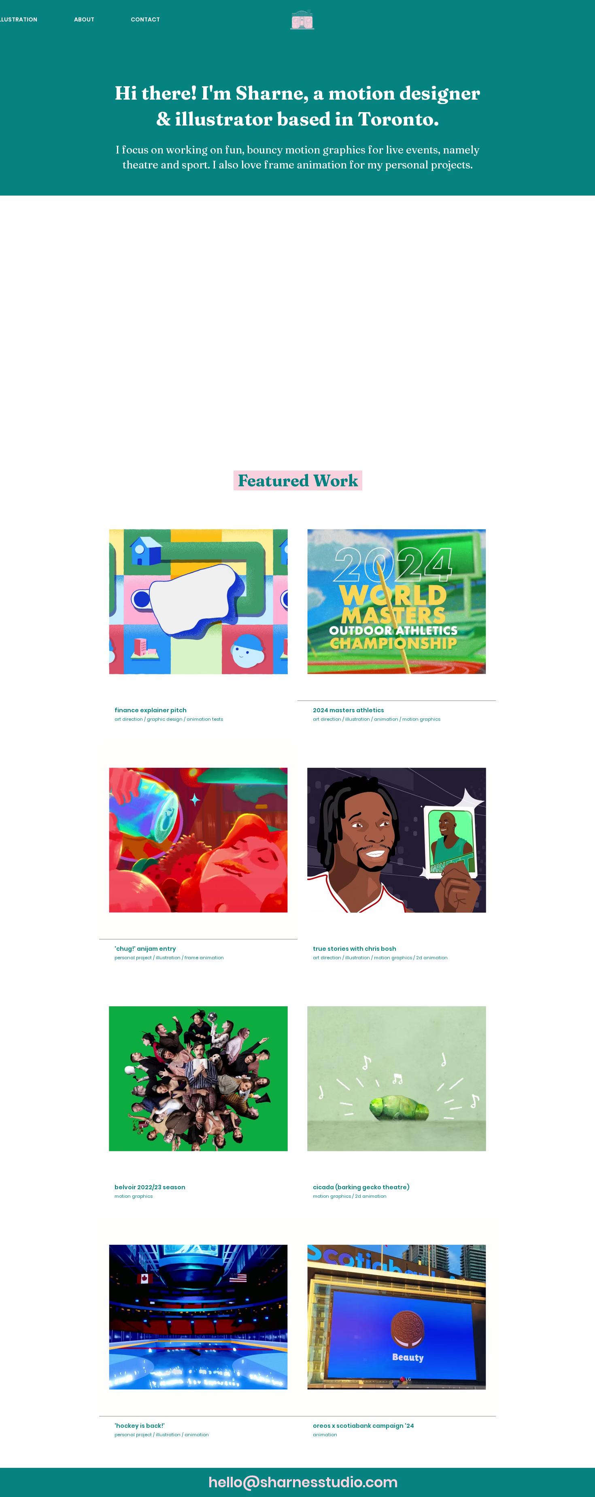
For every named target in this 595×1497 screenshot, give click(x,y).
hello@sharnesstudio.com (303, 1482)
